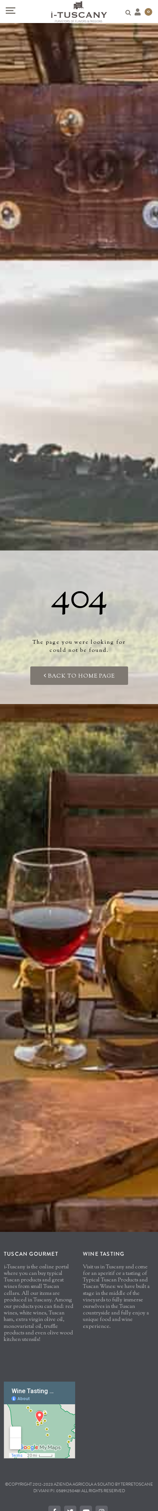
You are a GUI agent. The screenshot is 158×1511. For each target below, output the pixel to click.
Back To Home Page (80, 676)
